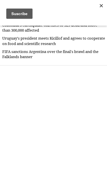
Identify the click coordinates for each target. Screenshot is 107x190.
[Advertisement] (53, 127)
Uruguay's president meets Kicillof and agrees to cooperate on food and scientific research (53, 41)
